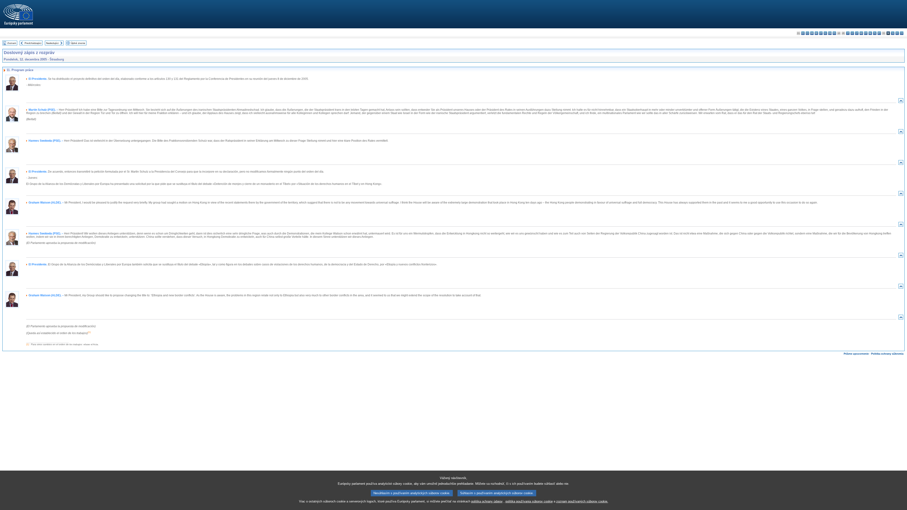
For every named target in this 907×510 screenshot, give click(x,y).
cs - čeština (807, 33)
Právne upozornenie (856, 353)
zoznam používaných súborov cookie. (582, 501)
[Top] (901, 101)
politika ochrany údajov (487, 501)
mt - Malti (866, 33)
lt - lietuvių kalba (857, 33)
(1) (27, 344)
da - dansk (812, 33)
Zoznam (11, 43)
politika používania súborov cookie (529, 501)
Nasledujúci (52, 43)
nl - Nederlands (870, 33)
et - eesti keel (821, 33)
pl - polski (875, 33)
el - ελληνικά (825, 33)
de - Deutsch (816, 33)
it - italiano (848, 33)
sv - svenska (901, 33)
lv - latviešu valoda (852, 33)
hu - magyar (861, 33)
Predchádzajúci (33, 43)
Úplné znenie (78, 43)
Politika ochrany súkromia (887, 353)
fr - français (834, 33)
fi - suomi (897, 33)
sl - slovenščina (892, 33)
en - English (830, 33)
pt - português (879, 33)
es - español (803, 33)
